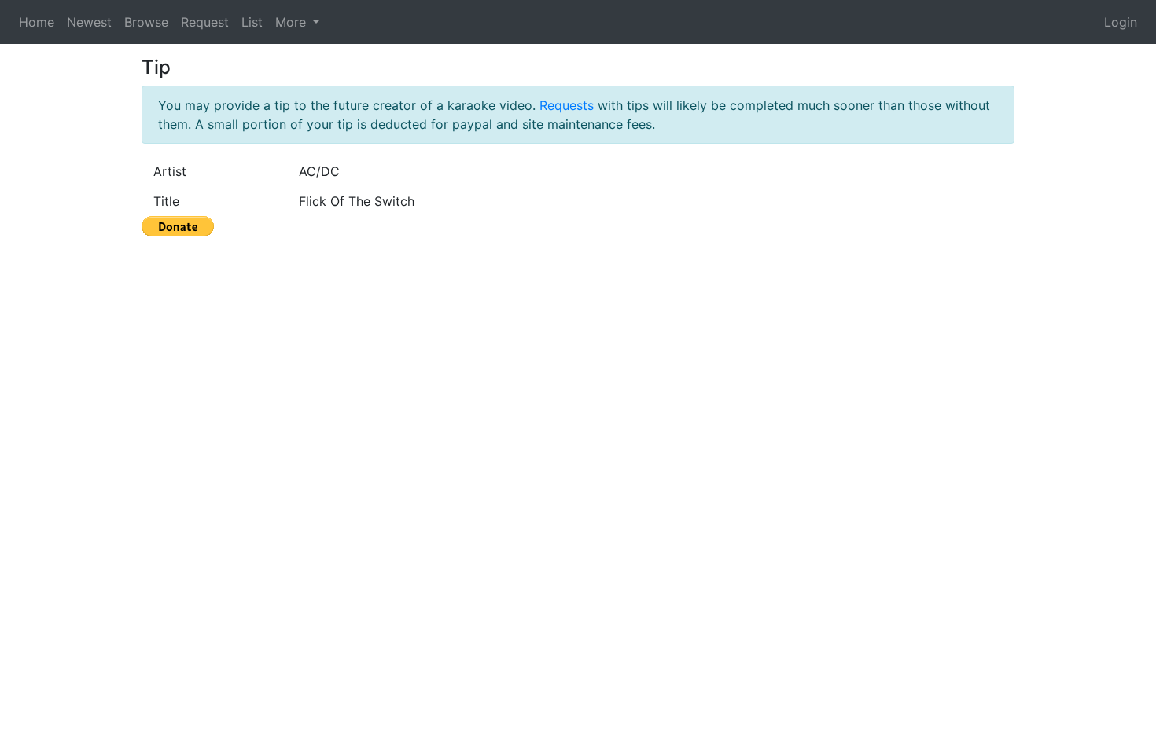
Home (36, 22)
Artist (169, 171)
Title (166, 201)
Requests (566, 105)
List (252, 22)
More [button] (292, 22)
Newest (89, 22)
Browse (146, 22)
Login (1120, 22)
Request (205, 22)
